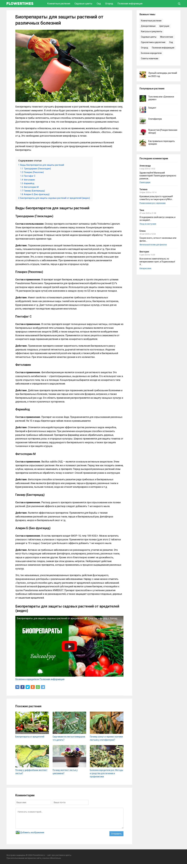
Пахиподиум (145, 182)
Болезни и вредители (27, 679)
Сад (99, 3)
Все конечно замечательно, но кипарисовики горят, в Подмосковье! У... (157, 262)
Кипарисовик (145, 268)
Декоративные (148, 26)
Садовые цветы (83, 3)
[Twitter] (28, 687)
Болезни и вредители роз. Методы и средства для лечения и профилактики (106, 773)
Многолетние (166, 37)
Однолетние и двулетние (153, 42)
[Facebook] (22, 687)
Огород (109, 3)
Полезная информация (129, 3)
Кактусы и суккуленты (151, 31)
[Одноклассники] (33, 687)
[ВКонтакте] (17, 687)
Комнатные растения (58, 3)
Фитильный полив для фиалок (153, 244)
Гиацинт (152, 108)
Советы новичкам (149, 58)
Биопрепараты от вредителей (29, 736)
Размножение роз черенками (153, 203)
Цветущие (164, 26)
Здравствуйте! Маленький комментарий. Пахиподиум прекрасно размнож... (158, 176)
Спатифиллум (155, 119)
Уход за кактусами (148, 224)
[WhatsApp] (38, 687)
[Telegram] (43, 687)
